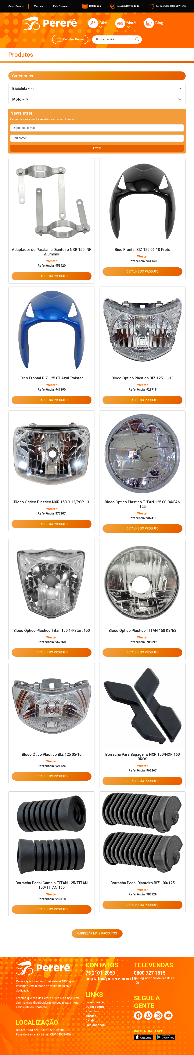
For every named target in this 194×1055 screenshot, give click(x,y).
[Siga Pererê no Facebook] (138, 1015)
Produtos (92, 1011)
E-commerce (94, 1002)
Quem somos (95, 1007)
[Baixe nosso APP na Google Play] (165, 1037)
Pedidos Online (73, 39)
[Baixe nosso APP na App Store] (143, 1037)
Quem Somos (15, 6)
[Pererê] (43, 970)
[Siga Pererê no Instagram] (158, 1015)
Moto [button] (131, 23)
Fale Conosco (61, 6)
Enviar (97, 148)
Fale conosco (95, 1025)
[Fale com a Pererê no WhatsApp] (148, 1015)
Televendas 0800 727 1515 (170, 6)
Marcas (38, 6)
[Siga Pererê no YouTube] (168, 1015)
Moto (20, 99)
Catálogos (94, 6)
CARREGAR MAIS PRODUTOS (97, 933)
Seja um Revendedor (128, 6)
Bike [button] (103, 23)
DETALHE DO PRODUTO (51, 276)
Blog (158, 23)
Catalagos (92, 1020)
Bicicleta (23, 88)
